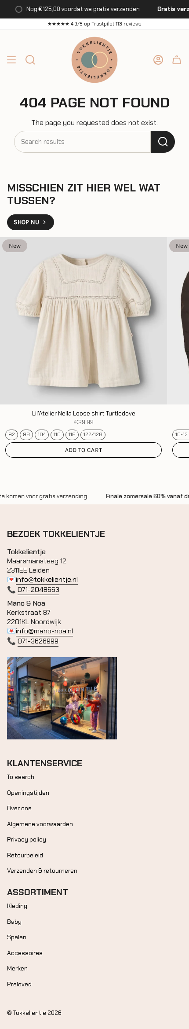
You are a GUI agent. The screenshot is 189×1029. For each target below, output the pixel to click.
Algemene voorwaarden (40, 824)
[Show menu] (11, 60)
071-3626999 (38, 641)
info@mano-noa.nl (44, 631)
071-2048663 (38, 589)
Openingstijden (28, 793)
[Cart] (176, 60)
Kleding (17, 906)
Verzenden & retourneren (42, 871)
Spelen (16, 937)
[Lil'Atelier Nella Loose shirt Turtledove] (83, 320)
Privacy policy (26, 839)
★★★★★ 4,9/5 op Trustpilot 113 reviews (94, 24)
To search (20, 777)
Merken (17, 968)
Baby (14, 922)
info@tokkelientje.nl (47, 579)
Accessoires (25, 953)
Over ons (19, 808)
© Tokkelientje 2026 (34, 1013)
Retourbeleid (25, 855)
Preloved (19, 984)
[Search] (163, 142)
